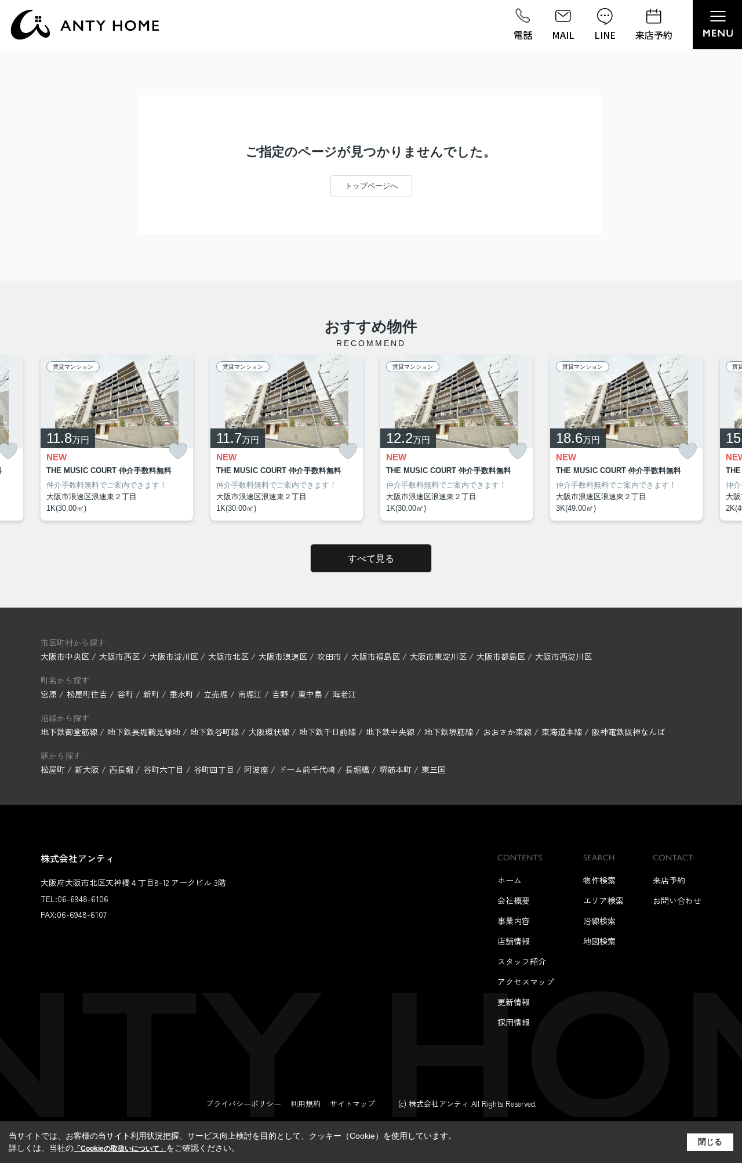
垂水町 (182, 694)
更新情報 (513, 1002)
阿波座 (256, 769)
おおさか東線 (508, 731)
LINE (605, 35)
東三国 (433, 769)
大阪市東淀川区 (438, 656)
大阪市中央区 (65, 656)
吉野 (281, 694)
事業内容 (513, 920)
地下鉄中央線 (391, 731)
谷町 (126, 694)
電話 (523, 35)
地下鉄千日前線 (328, 731)
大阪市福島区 (375, 656)
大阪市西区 (119, 656)
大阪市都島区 (501, 656)
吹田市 (329, 656)
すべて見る (371, 559)
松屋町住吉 (88, 694)
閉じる (710, 1141)
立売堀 (216, 694)
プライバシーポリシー (243, 1103)
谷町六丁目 (163, 769)
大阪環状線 (270, 731)
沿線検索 (599, 920)
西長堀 (121, 769)
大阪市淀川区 (174, 656)
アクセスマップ (525, 981)
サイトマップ (352, 1103)
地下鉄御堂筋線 (70, 731)
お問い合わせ (677, 900)
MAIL (563, 35)
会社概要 (513, 900)
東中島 (311, 694)
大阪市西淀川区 (563, 656)
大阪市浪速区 (283, 656)
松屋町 (53, 769)
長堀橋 (357, 769)
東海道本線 (562, 731)
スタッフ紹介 (521, 961)
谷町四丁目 (214, 769)
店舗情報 (513, 941)
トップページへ (371, 185)
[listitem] (117, 438)
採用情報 (513, 1022)
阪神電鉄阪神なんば (628, 731)
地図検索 (599, 941)
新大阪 (87, 769)
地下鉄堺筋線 (449, 731)
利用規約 (305, 1103)
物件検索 (599, 880)
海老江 (344, 694)
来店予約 (653, 35)
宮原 (50, 694)
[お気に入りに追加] (178, 451)
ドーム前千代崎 (306, 769)
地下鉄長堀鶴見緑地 (145, 731)
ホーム (509, 880)
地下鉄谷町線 (215, 731)
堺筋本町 (395, 769)
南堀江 (251, 694)
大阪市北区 (228, 656)
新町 (152, 694)
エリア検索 (603, 900)
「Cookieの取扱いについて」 (120, 1148)
